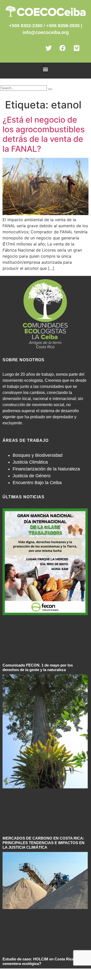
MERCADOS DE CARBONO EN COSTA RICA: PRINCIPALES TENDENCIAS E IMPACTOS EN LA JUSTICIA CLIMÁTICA (43, 842)
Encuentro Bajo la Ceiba (37, 482)
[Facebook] (65, 51)
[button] (45, 69)
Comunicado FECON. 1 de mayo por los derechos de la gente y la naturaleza (38, 667)
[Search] (50, 89)
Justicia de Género (32, 475)
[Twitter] (52, 51)
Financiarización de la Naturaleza (46, 468)
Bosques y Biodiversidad (37, 455)
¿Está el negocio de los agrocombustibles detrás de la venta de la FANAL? (44, 134)
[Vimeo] (79, 51)
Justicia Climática (30, 462)
